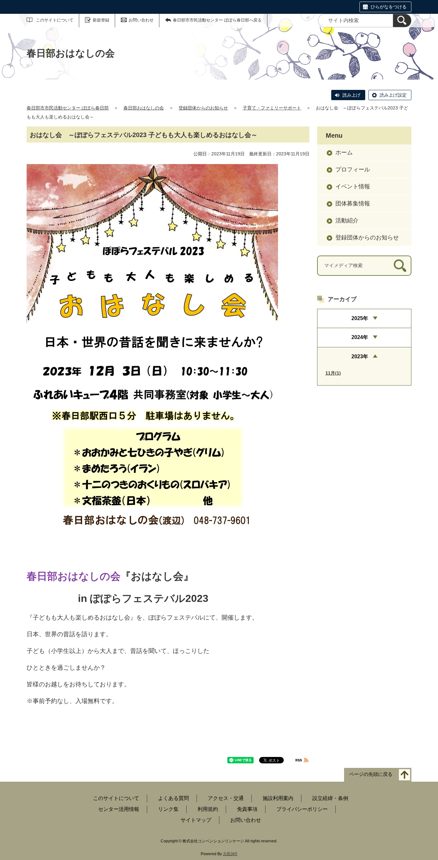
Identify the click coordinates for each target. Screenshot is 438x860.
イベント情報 (352, 186)
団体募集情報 (352, 203)
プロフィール (352, 169)
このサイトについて (54, 20)
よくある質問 (173, 798)
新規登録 (101, 20)
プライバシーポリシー (302, 809)
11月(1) (333, 373)
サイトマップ (196, 820)
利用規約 (208, 809)
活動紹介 (346, 220)
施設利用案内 (278, 798)
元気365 (230, 854)
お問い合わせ (141, 20)
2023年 (359, 356)
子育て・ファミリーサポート (272, 107)
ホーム (344, 152)
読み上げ (351, 95)
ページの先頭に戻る (370, 774)
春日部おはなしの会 (143, 107)
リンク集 (168, 809)
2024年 (359, 337)
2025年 (359, 318)
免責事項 (247, 809)
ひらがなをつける (389, 6)
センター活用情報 (118, 809)
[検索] (402, 20)
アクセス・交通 (226, 798)
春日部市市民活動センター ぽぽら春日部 (68, 107)
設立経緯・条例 (330, 798)
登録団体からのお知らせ (203, 107)
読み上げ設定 (393, 95)
